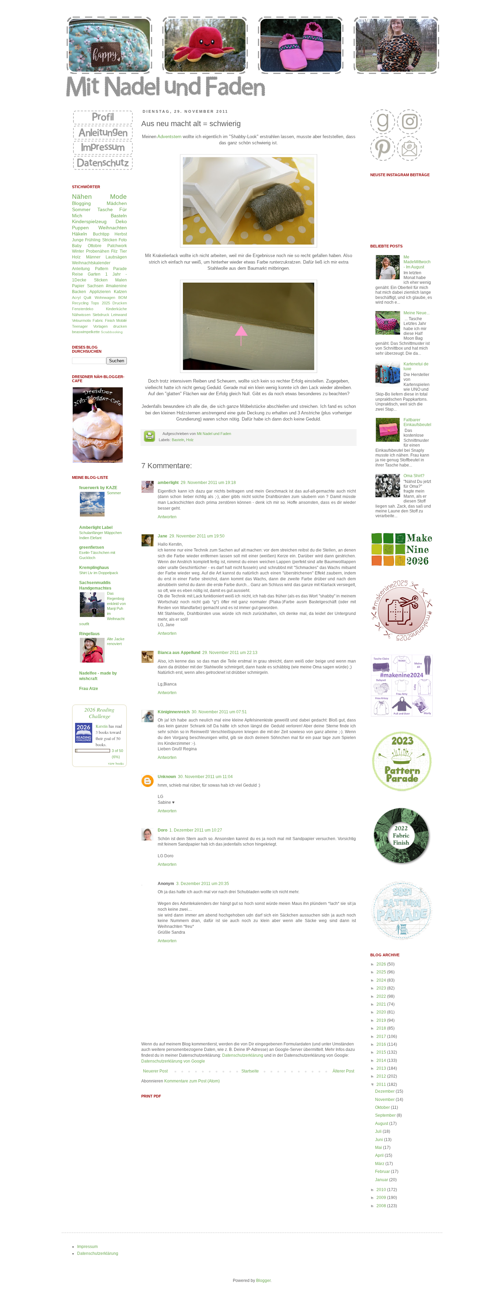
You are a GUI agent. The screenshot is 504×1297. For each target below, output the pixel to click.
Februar (383, 1171)
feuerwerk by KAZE (98, 487)
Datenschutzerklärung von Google (173, 1061)
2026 (381, 964)
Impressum (87, 1246)
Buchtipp (101, 234)
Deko (121, 221)
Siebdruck (101, 315)
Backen (79, 291)
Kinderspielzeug (89, 221)
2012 (381, 1076)
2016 (381, 1044)
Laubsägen (116, 257)
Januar (382, 1179)
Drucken (119, 303)
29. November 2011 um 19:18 (208, 482)
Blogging (81, 203)
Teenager (80, 326)
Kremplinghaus (94, 567)
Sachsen (95, 285)
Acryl (76, 297)
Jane (162, 536)
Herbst (121, 234)
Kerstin (102, 726)
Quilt (87, 297)
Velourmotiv (81, 320)
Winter (78, 251)
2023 (381, 988)
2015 (381, 1052)
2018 (381, 1028)
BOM (122, 297)
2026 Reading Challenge (99, 712)
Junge (78, 240)
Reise (77, 274)
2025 (381, 972)
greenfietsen (91, 547)
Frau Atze (88, 688)
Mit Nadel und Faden (214, 434)
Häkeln (79, 234)
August (382, 1123)
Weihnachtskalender (91, 262)
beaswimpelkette (86, 332)
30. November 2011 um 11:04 (205, 776)
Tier (123, 251)
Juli (379, 1131)
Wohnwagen (105, 297)
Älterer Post (343, 1071)
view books (116, 763)
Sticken (101, 280)
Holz (190, 440)
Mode (118, 196)
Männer (93, 257)
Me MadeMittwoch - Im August (417, 262)
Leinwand (119, 315)
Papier (78, 285)
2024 (381, 980)
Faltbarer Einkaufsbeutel (417, 422)
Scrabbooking (112, 332)
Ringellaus (89, 633)
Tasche (105, 209)
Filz (114, 251)
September (386, 1115)
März (380, 1163)
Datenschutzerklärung (242, 1055)
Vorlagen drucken (110, 326)
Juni (379, 1139)
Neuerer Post (155, 1071)
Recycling (80, 303)
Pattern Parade (111, 268)
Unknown (167, 776)
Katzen (120, 291)
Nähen (82, 196)
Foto (123, 240)
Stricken (109, 240)
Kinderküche (116, 309)
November (385, 1099)
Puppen (80, 227)
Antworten (167, 516)
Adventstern (169, 136)
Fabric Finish (104, 320)
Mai (379, 1147)
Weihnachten (112, 227)
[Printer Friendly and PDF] (149, 437)
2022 (381, 996)
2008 (381, 1205)
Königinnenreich (174, 712)
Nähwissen (81, 315)
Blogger (263, 1280)
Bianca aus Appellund (179, 652)
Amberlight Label (95, 527)
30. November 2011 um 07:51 (219, 712)
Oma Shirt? (414, 475)
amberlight (168, 482)
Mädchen (117, 203)
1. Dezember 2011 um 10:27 (195, 830)
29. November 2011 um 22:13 (229, 652)
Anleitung (81, 268)
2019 (381, 1020)
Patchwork (117, 245)
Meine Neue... (417, 313)
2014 (381, 1060)
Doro (162, 830)
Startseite (250, 1071)
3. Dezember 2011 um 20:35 (202, 883)
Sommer (81, 209)
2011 (381, 1084)
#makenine (116, 285)
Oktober (383, 1107)
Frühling (92, 240)
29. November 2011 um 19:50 (197, 536)
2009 (381, 1197)
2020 (381, 1012)
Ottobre (94, 245)
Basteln (178, 440)
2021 (381, 1004)
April (380, 1155)
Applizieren (100, 291)
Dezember (385, 1091)
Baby (77, 245)
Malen (121, 280)
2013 (381, 1068)
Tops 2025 (100, 303)
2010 (381, 1189)
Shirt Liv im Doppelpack (98, 573)
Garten (94, 274)
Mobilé (121, 320)
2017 (381, 1036)
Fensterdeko (82, 309)
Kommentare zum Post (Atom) (192, 1081)
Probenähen (97, 251)
